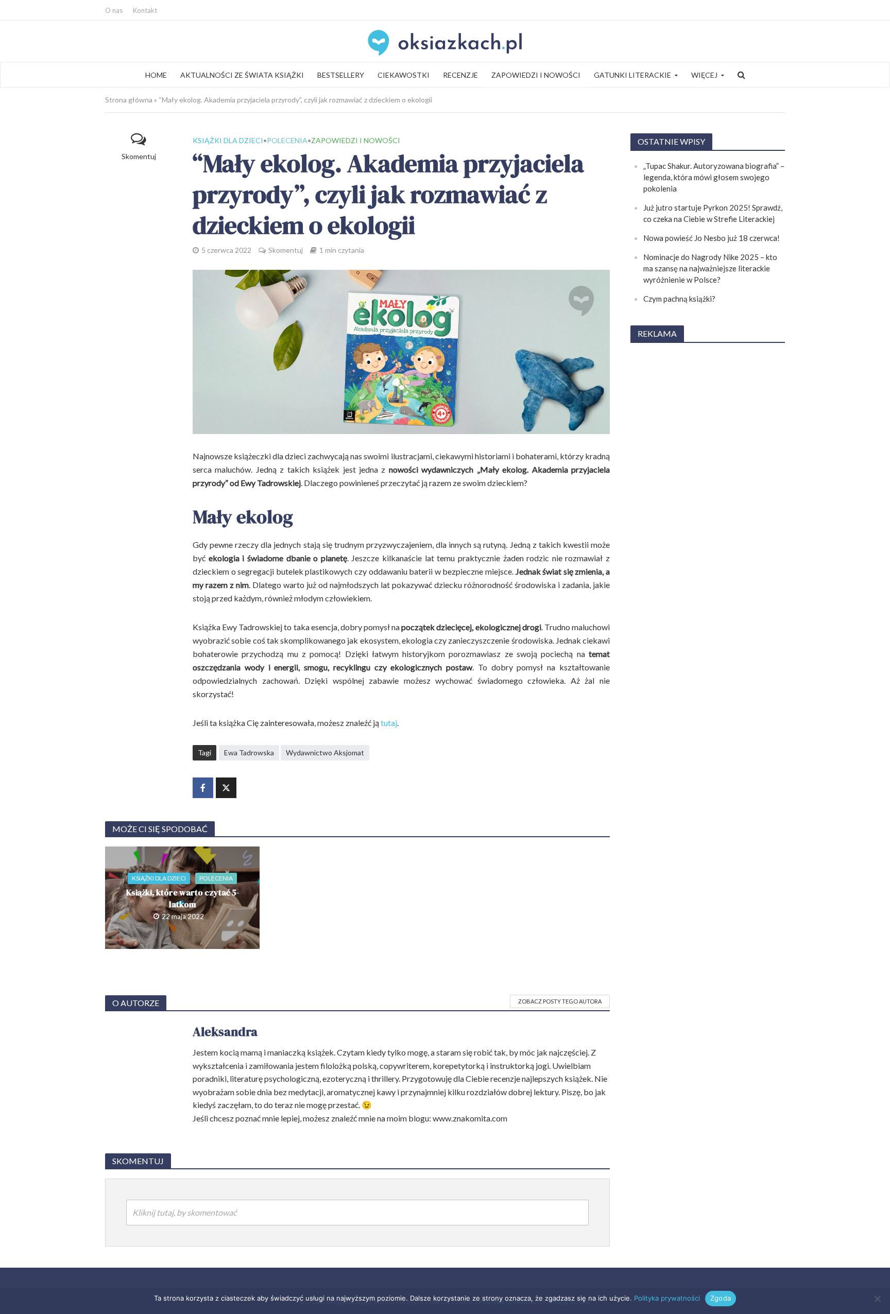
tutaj (389, 723)
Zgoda (720, 1298)
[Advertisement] (707, 506)
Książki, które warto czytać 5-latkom (182, 898)
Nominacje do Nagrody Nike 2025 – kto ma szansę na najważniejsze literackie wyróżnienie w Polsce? (710, 268)
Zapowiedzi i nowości (535, 75)
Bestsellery (340, 75)
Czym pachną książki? (679, 298)
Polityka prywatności (667, 1298)
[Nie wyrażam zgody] (877, 1298)
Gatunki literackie (632, 75)
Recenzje (460, 75)
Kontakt (145, 10)
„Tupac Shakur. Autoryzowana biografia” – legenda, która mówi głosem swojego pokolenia (713, 177)
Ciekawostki (404, 75)
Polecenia (287, 140)
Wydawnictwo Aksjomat (325, 752)
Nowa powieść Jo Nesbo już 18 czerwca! (711, 238)
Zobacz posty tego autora (560, 1001)
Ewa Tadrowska (249, 752)
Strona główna (128, 99)
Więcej (704, 75)
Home (156, 75)
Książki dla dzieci (228, 140)
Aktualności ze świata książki (242, 75)
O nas (114, 10)
